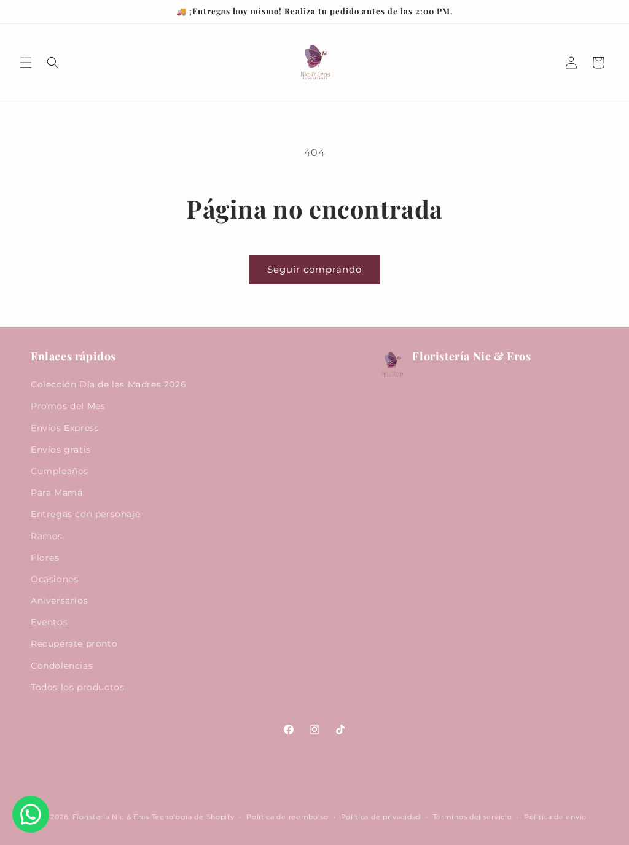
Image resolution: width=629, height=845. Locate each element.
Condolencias (62, 665)
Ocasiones (54, 579)
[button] (25, 62)
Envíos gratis (61, 449)
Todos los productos (77, 687)
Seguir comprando (314, 269)
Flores (45, 557)
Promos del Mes (68, 405)
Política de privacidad (381, 816)
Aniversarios (59, 600)
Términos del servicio (472, 816)
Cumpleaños (59, 471)
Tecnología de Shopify (193, 816)
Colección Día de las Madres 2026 (108, 384)
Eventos (49, 622)
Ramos (47, 536)
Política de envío (555, 816)
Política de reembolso (287, 816)
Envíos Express (65, 428)
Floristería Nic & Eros (110, 816)
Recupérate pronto (74, 643)
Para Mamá (56, 492)
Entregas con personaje (85, 514)
